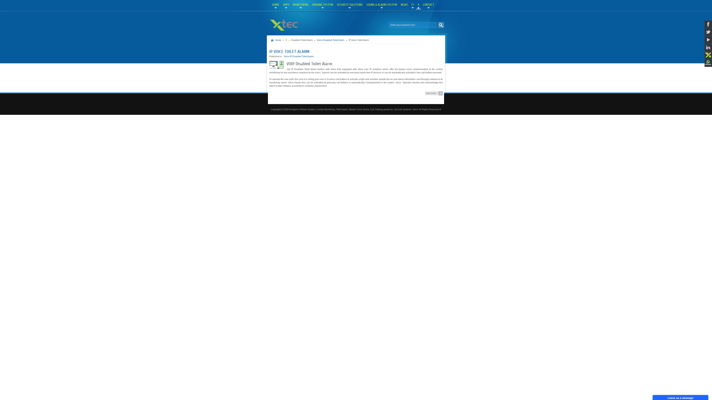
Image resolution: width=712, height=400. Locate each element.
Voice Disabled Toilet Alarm (330, 40)
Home (278, 40)
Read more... (431, 93)
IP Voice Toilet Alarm (289, 51)
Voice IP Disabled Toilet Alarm (299, 56)
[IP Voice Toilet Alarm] (276, 68)
